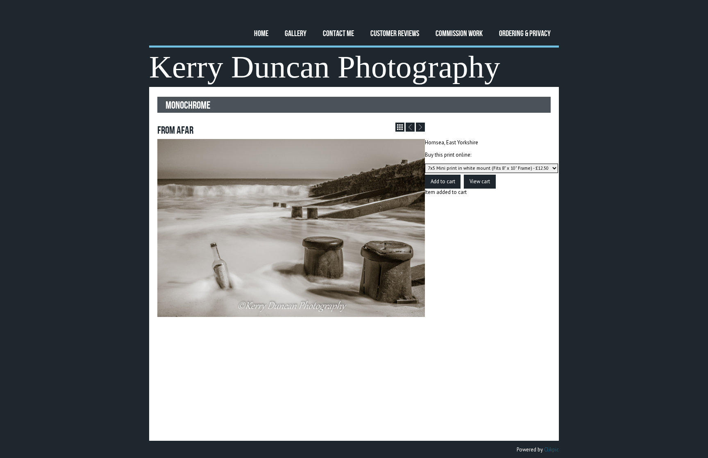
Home (261, 33)
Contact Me (338, 33)
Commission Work (459, 33)
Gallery (295, 33)
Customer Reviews (394, 33)
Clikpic (551, 449)
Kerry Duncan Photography (324, 67)
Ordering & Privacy (525, 33)
